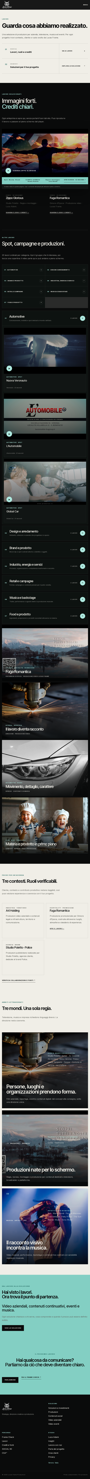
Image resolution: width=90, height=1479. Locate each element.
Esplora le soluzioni (73, 66)
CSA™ (4, 1453)
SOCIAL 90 (7, 1449)
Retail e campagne (22, 291)
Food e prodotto (22, 302)
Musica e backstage (65, 291)
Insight (51, 1441)
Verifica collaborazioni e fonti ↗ (18, 980)
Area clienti (53, 1453)
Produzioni (53, 1412)
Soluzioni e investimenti (58, 1408)
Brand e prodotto (22, 281)
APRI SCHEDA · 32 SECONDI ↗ (75, 179)
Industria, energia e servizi (65, 281)
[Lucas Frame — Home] (7, 5)
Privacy (51, 1457)
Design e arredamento (65, 270)
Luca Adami (53, 1437)
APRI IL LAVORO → (57, 928)
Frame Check (8, 1437)
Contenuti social (55, 1416)
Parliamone (10, 1380)
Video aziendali (54, 1420)
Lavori (5, 1441)
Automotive (22, 270)
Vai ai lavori (73, 51)
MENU (85, 5)
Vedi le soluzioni (13, 1328)
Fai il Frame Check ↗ (31, 1377)
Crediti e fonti (8, 1445)
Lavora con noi (55, 1445)
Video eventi (53, 1424)
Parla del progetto (56, 1449)
